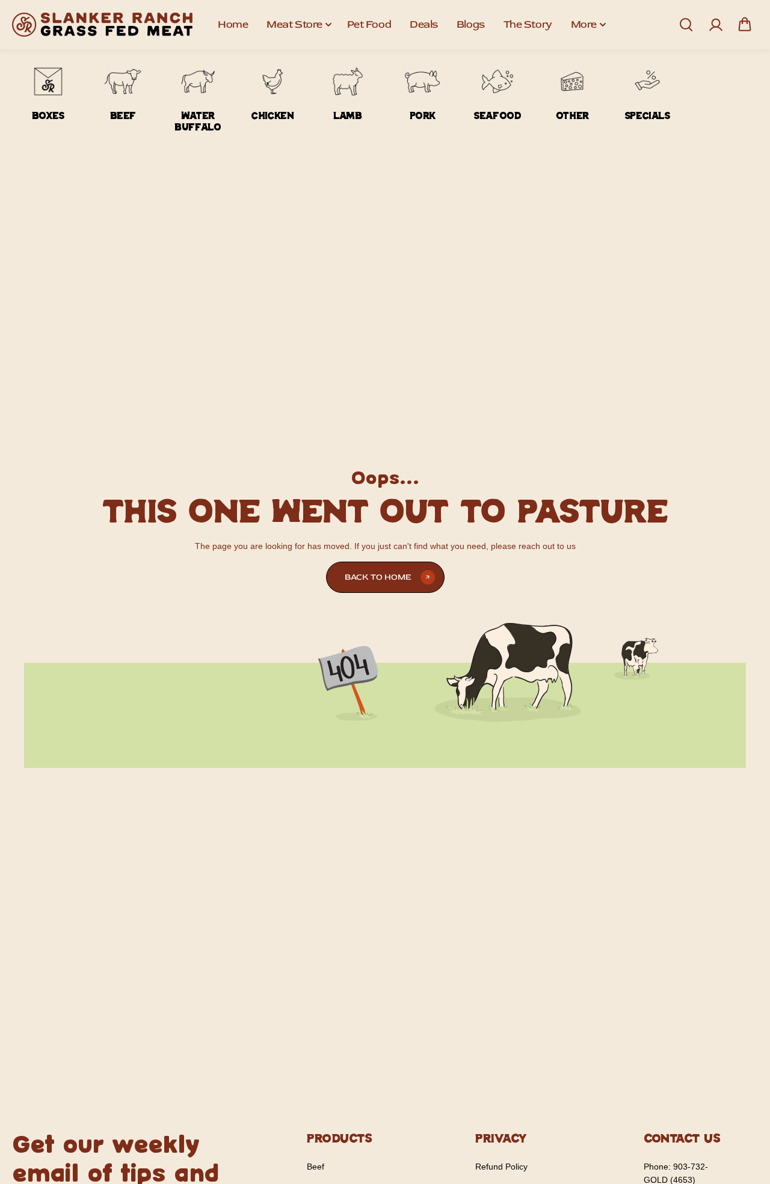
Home (233, 24)
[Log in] (715, 24)
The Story (528, 24)
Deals (424, 24)
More (584, 24)
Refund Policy (501, 1166)
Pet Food (369, 24)
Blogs (471, 24)
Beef (315, 1166)
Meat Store (294, 24)
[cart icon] (745, 24)
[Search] (686, 24)
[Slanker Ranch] (102, 25)
